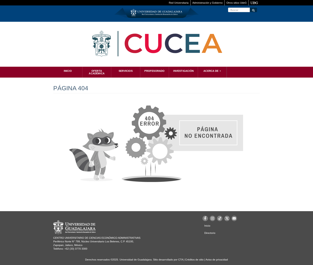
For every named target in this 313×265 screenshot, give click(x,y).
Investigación (183, 70)
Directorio (209, 232)
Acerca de (211, 70)
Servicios (126, 70)
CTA (180, 259)
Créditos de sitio (194, 259)
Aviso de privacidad (217, 259)
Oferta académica (97, 72)
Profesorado (154, 70)
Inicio (68, 70)
